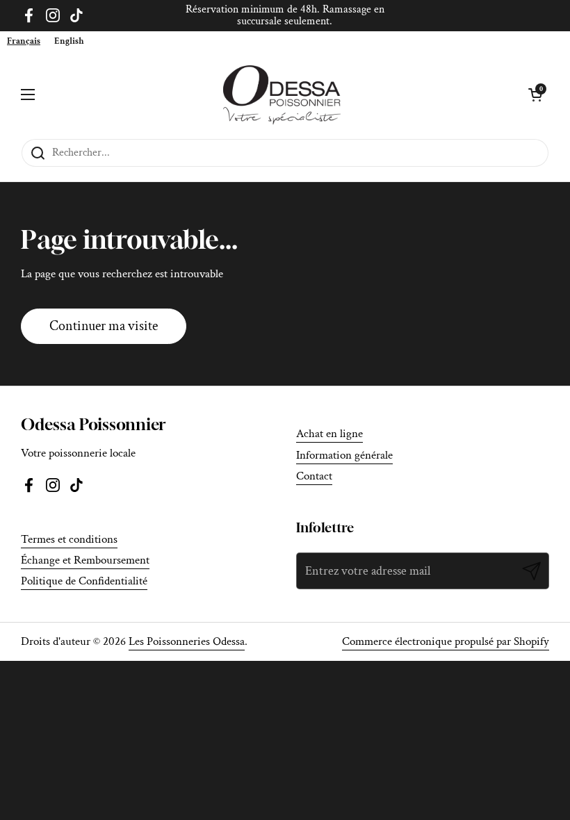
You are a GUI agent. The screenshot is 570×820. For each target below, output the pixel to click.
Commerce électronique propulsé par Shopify (445, 641)
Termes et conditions (69, 539)
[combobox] (23, 41)
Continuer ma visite (103, 326)
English (69, 41)
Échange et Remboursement (85, 560)
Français (23, 41)
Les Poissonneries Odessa (187, 641)
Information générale (344, 455)
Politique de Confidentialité (84, 581)
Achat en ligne (329, 433)
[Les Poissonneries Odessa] (282, 94)
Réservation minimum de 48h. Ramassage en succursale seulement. (285, 15)
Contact (314, 476)
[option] (69, 41)
